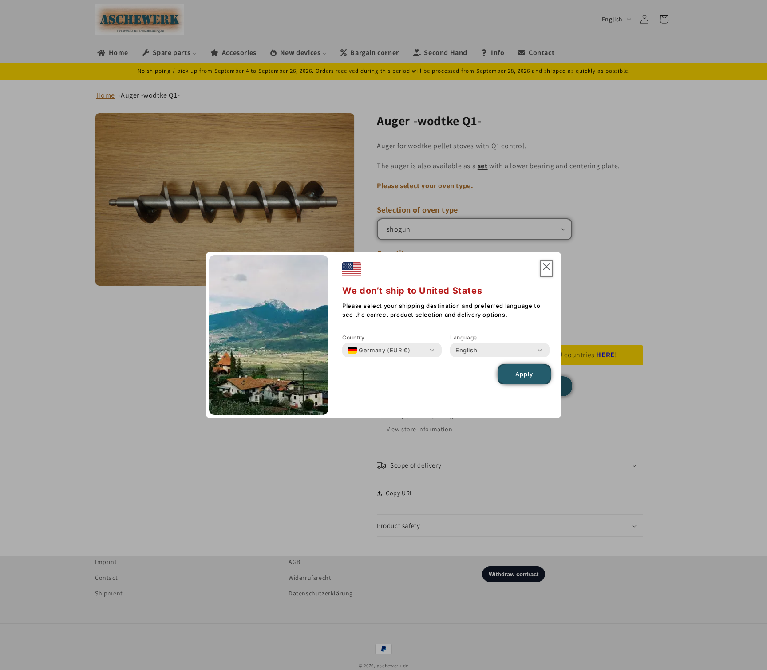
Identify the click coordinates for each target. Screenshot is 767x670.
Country (353, 337)
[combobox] (379, 350)
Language (463, 337)
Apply (524, 374)
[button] (546, 268)
